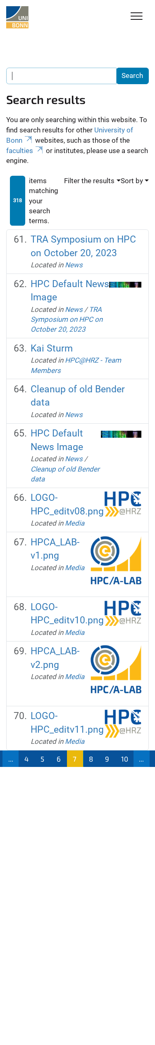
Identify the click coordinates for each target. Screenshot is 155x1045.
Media (74, 523)
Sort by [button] (132, 181)
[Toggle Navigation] (137, 16)
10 (124, 759)
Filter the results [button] (89, 181)
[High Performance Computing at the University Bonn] (17, 17)
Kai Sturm (52, 348)
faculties (19, 150)
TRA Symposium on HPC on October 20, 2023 (67, 319)
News (74, 265)
